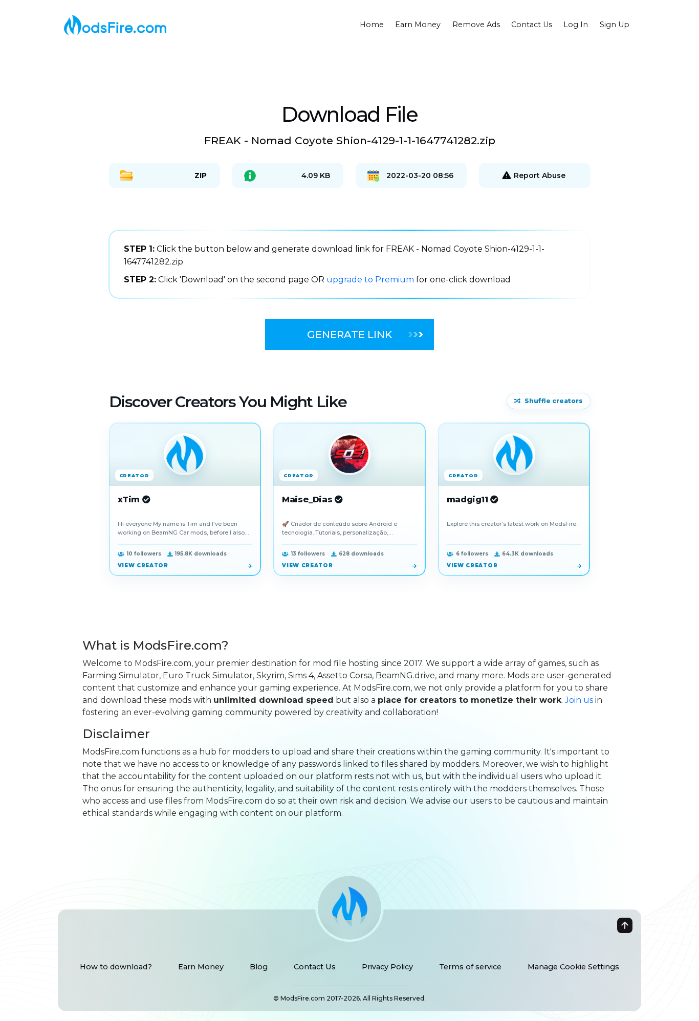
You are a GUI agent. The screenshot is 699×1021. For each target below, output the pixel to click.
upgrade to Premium (371, 279)
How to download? (116, 966)
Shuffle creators (554, 401)
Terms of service (470, 966)
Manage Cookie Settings (573, 966)
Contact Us (531, 24)
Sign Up (614, 24)
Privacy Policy (387, 966)
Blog (259, 966)
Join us (579, 700)
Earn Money (418, 24)
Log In (575, 24)
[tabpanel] (349, 264)
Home (372, 24)
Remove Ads (476, 24)
